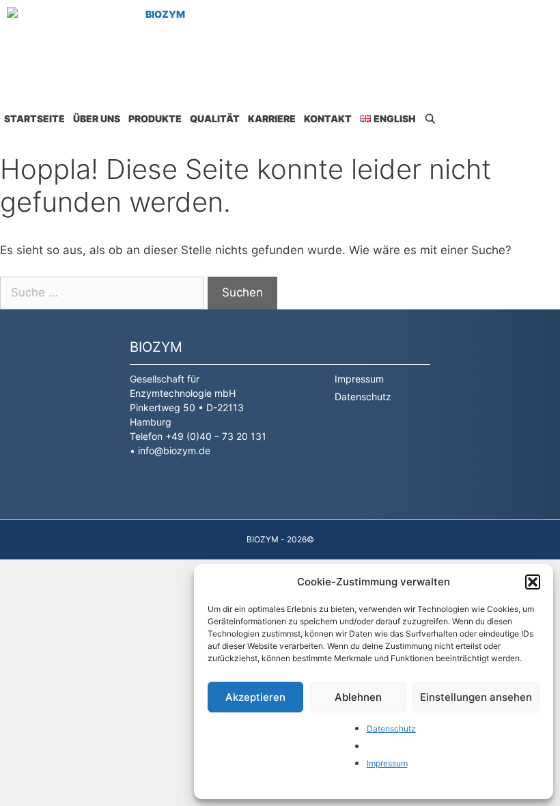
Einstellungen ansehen (476, 697)
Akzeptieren (255, 697)
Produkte (155, 118)
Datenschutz (391, 728)
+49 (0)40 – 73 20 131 (215, 436)
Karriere (272, 118)
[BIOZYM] (99, 42)
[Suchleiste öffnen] (430, 119)
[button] (533, 582)
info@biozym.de (174, 450)
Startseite (34, 118)
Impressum (387, 763)
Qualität (215, 118)
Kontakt (328, 118)
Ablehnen (358, 697)
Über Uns (96, 118)
